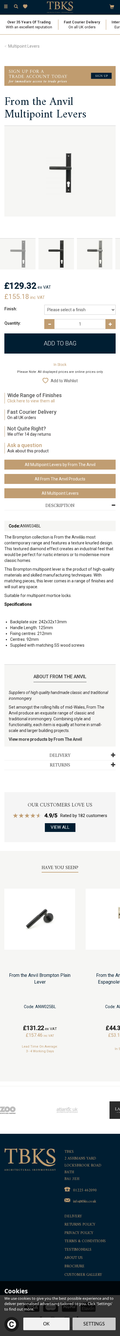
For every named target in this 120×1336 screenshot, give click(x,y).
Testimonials (77, 1250)
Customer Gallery (83, 1275)
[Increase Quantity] (110, 324)
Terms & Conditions (85, 1241)
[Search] (16, 6)
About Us (73, 1258)
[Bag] (112, 6)
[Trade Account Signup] (60, 75)
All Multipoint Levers (60, 493)
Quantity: (12, 323)
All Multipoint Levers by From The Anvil (60, 464)
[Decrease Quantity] (49, 324)
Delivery (73, 1216)
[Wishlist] (26, 6)
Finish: (10, 309)
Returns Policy (79, 1225)
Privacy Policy (78, 1233)
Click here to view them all (31, 401)
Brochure (74, 1266)
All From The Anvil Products (60, 479)
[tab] (60, 506)
